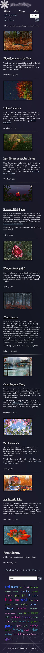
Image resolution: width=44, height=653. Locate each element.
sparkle (25, 591)
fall (23, 595)
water (15, 587)
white (34, 630)
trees (26, 617)
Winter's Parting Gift (14, 268)
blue (9, 599)
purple (10, 625)
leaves (34, 612)
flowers (33, 595)
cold (17, 599)
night (7, 621)
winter (9, 608)
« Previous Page (10, 15)
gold (9, 638)
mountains (34, 609)
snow (8, 630)
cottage (35, 617)
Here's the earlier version (13, 224)
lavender (21, 608)
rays (26, 629)
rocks (7, 617)
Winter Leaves (10, 317)
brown (15, 604)
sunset (20, 613)
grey (17, 595)
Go (40, 578)
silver (27, 612)
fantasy (18, 630)
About (36, 11)
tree (31, 599)
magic (25, 626)
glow (8, 604)
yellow (34, 604)
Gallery (7, 11)
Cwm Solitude (17, 403)
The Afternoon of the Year (17, 58)
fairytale (34, 586)
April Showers (11, 442)
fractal (17, 634)
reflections (33, 634)
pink (24, 599)
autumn (34, 625)
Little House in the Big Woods (19, 158)
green (34, 621)
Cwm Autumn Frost (14, 384)
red (7, 586)
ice (21, 586)
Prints (22, 11)
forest (26, 587)
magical (8, 595)
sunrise (15, 591)
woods (25, 634)
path (19, 625)
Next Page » (9, 20)
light (36, 600)
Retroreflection (11, 552)
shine (8, 634)
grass (35, 591)
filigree (14, 621)
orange (24, 621)
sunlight (15, 616)
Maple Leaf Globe (12, 499)
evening (8, 591)
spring (24, 604)
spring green (10, 613)
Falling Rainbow (12, 107)
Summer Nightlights (14, 209)
